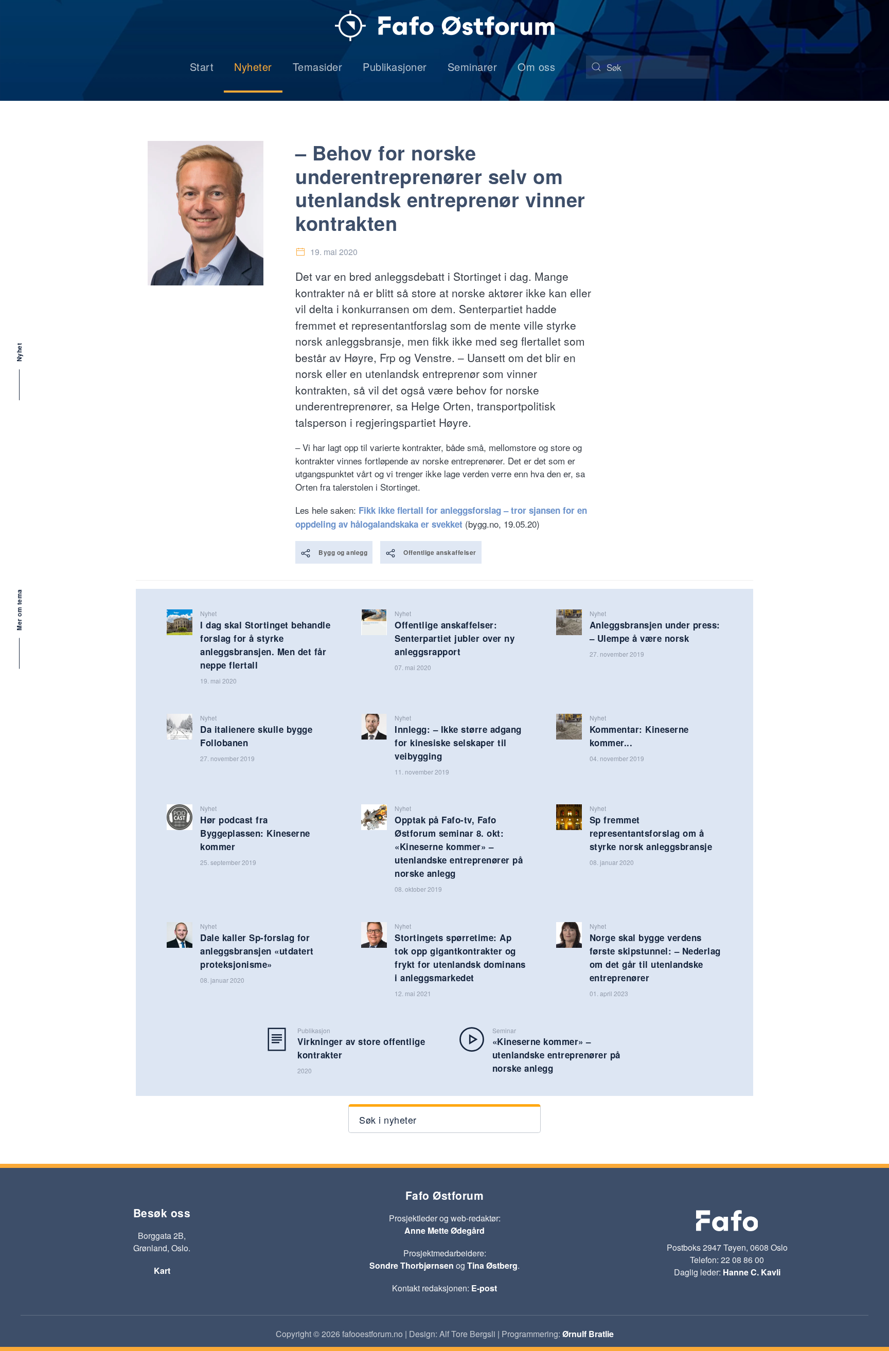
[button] (444, 1118)
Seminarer (472, 66)
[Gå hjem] (445, 25)
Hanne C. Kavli (751, 1272)
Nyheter (253, 66)
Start (202, 66)
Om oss (536, 66)
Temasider (318, 66)
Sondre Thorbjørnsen (411, 1265)
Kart (162, 1270)
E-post (484, 1288)
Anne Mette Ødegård (444, 1230)
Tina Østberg (492, 1265)
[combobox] (647, 67)
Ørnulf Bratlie (588, 1334)
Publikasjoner (395, 66)
